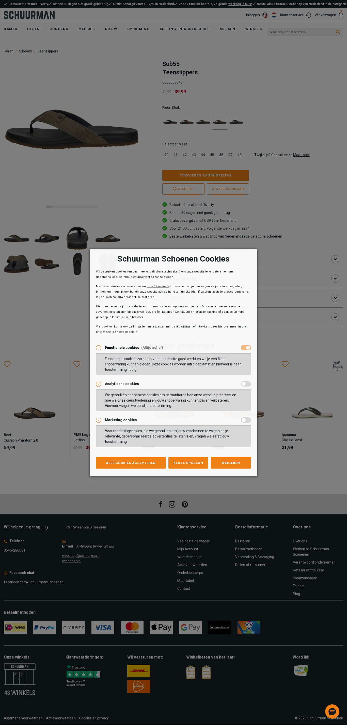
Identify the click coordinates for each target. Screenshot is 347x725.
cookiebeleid (128, 332)
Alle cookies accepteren (131, 463)
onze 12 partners (158, 286)
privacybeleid (105, 332)
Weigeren (231, 463)
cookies (107, 326)
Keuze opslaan (188, 463)
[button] (332, 711)
